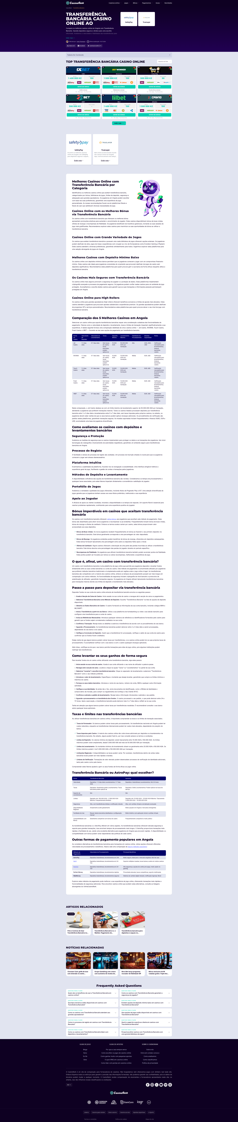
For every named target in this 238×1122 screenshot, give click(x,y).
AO (68, 1085)
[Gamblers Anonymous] (114, 1102)
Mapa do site (150, 1119)
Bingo (85, 1050)
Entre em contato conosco (150, 1053)
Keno (85, 1053)
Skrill (75, 861)
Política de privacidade (150, 1063)
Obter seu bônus (83, 86)
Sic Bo (85, 1056)
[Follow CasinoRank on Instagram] (152, 1085)
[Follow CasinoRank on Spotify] (165, 1085)
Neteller (75, 867)
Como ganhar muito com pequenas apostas (116, 1056)
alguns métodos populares (137, 847)
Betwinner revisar (119, 90)
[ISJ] (89, 1102)
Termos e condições (90, 1119)
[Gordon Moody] (101, 1102)
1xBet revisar (83, 90)
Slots (85, 1060)
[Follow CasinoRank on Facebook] (148, 1085)
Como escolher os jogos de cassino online (116, 1053)
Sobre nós (150, 1050)
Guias (158, 3)
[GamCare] (126, 1102)
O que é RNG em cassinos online (116, 1060)
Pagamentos (146, 3)
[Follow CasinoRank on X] (157, 1085)
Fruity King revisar (154, 90)
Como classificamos (150, 1060)
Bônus (135, 3)
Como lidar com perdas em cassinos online (116, 1063)
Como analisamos (150, 1056)
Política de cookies (121, 1119)
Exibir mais (117, 123)
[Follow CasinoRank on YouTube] (161, 1085)
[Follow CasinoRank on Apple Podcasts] (170, 1085)
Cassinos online (114, 3)
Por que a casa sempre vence (116, 1050)
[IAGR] (140, 1102)
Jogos (126, 3)
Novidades (168, 3)
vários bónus (111, 519)
